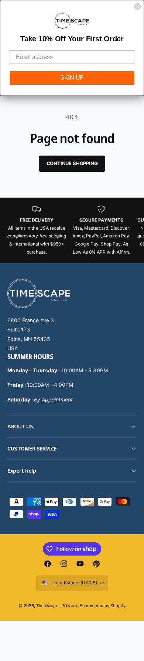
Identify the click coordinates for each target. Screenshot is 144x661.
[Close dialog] (137, 6)
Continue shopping (72, 163)
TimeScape (47, 605)
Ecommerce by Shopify (103, 605)
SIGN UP (72, 78)
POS (65, 605)
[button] (72, 426)
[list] (72, 230)
